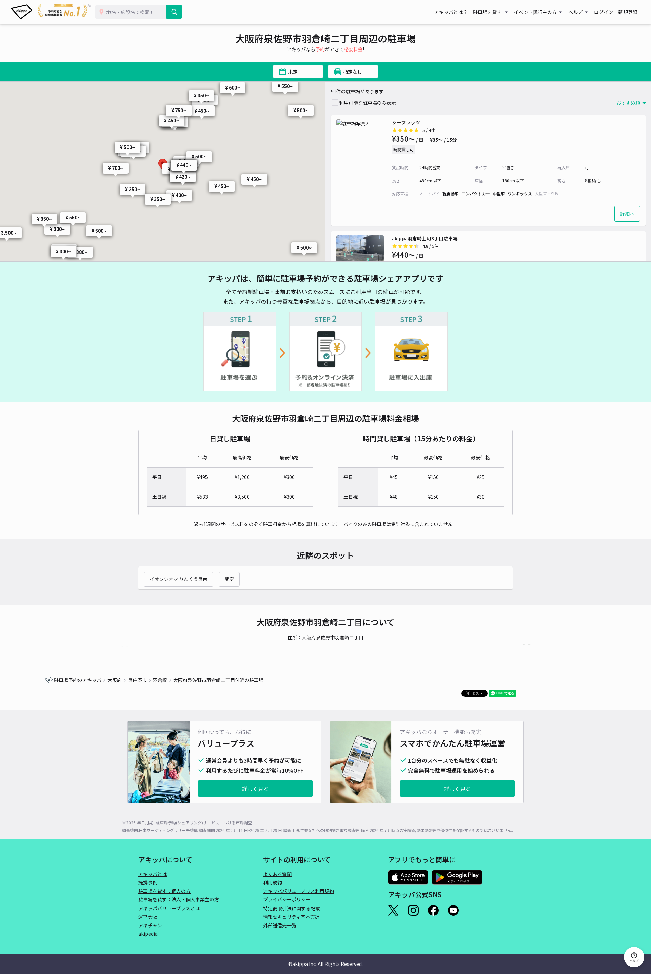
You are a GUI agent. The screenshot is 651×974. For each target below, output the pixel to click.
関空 (229, 579)
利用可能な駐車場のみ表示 (367, 102)
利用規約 (272, 882)
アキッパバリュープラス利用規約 (298, 891)
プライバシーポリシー (287, 899)
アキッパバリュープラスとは (169, 908)
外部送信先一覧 (279, 925)
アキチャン (150, 925)
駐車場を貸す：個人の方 (164, 891)
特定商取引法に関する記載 (291, 908)
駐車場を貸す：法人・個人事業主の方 (178, 899)
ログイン (603, 11)
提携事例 (147, 882)
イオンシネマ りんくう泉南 (179, 579)
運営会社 (147, 916)
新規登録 (627, 11)
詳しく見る (255, 788)
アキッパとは (152, 874)
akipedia (148, 933)
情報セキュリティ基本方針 (291, 916)
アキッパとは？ (451, 11)
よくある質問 (277, 874)
